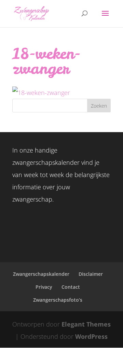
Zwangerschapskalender (41, 274)
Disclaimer (91, 274)
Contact (71, 287)
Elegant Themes (86, 324)
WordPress (91, 336)
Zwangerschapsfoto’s (57, 300)
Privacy (44, 287)
